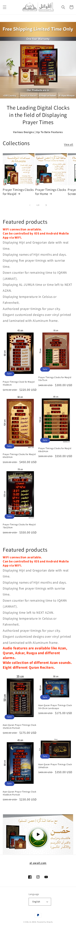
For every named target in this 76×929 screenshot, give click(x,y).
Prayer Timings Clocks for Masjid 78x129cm (19, 526)
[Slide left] (30, 205)
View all (68, 144)
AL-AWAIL (33, 922)
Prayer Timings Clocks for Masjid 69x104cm (54, 450)
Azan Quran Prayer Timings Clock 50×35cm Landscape (55, 707)
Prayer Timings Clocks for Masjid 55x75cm (54, 379)
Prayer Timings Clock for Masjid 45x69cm (19, 383)
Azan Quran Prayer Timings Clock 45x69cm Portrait (19, 793)
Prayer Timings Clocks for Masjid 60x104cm (19, 456)
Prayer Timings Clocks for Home (50, 192)
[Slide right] (46, 205)
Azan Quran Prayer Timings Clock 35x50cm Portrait (19, 726)
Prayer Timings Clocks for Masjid (18, 192)
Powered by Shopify (45, 922)
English (36, 901)
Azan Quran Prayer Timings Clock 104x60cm (55, 766)
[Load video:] (38, 834)
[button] (5, 7)
